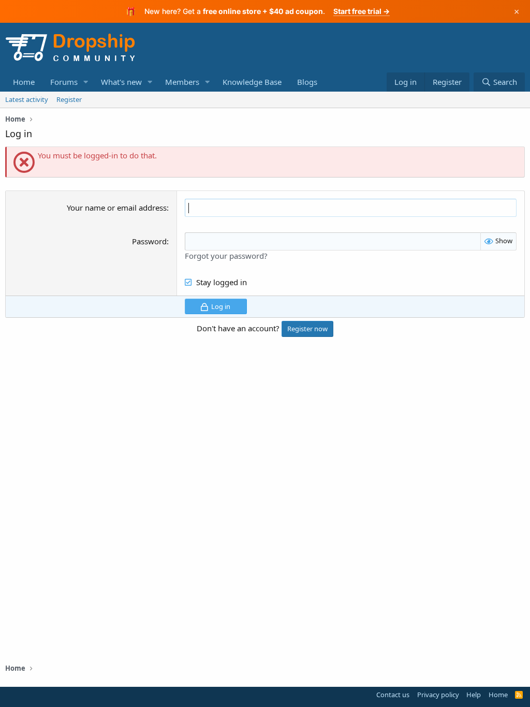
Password (149, 241)
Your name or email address (117, 207)
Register (69, 99)
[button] (86, 82)
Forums (64, 82)
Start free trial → (361, 11)
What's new (121, 82)
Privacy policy (438, 694)
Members (182, 82)
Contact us (392, 694)
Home (24, 82)
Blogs (307, 82)
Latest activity (26, 99)
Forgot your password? (226, 256)
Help (473, 694)
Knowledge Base (252, 82)
